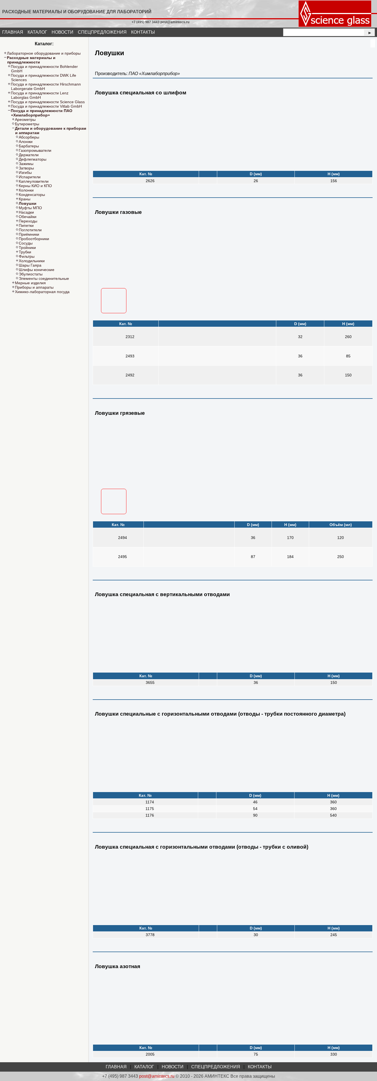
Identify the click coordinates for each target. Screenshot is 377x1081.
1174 (149, 802)
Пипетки (26, 225)
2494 (122, 537)
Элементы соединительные (44, 278)
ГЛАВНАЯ (12, 32)
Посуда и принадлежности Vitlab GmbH (46, 106)
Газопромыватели (35, 150)
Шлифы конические (36, 269)
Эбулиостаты (31, 274)
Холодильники (32, 261)
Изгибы (25, 172)
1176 (149, 815)
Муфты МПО (30, 208)
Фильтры (26, 256)
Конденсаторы (32, 194)
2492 (130, 375)
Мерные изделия (30, 283)
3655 (150, 682)
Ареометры (25, 119)
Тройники (27, 247)
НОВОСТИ (62, 32)
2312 (130, 336)
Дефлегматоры (32, 159)
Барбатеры (29, 146)
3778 (150, 935)
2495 (122, 556)
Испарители (30, 177)
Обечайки (27, 216)
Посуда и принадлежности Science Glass (48, 102)
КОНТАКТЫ (143, 32)
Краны (24, 199)
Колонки (26, 190)
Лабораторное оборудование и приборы (44, 53)
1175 (149, 808)
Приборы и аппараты (34, 287)
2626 (150, 181)
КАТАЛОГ (37, 32)
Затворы (26, 168)
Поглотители (30, 230)
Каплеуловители (34, 181)
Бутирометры (27, 124)
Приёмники (29, 234)
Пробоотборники (34, 239)
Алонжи (26, 141)
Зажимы (26, 163)
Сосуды (26, 243)
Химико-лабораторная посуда (42, 291)
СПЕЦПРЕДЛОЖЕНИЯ (102, 32)
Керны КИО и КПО (35, 186)
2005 (150, 1054)
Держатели (29, 155)
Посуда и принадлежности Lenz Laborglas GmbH (39, 95)
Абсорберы (29, 137)
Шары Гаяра (30, 265)
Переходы (28, 221)
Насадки (26, 212)
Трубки (25, 252)
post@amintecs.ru (156, 1076)
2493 (130, 356)
